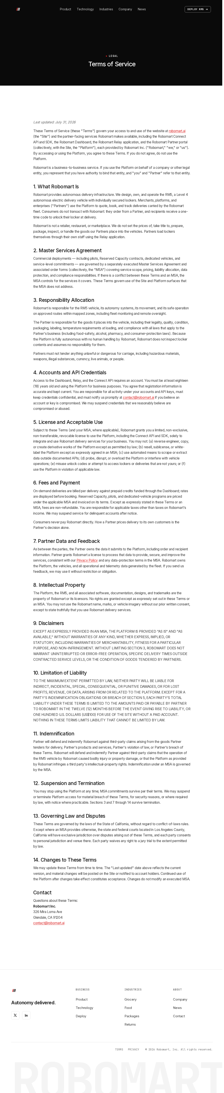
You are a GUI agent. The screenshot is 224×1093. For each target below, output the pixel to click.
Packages (131, 1016)
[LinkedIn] (26, 1015)
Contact (179, 1016)
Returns (130, 1024)
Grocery (130, 999)
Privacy (133, 1049)
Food (128, 1008)
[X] (15, 1015)
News (142, 9)
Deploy (81, 1016)
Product (65, 9)
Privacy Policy (87, 560)
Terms (119, 1049)
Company (125, 9)
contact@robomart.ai (138, 397)
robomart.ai (177, 131)
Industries (106, 9)
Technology (85, 9)
